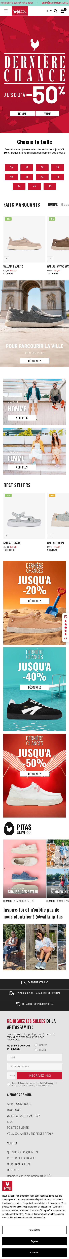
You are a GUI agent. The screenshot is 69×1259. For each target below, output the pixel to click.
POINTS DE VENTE (18, 1127)
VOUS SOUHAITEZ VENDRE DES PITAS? (30, 1133)
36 (11, 167)
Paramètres (34, 1230)
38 (42, 167)
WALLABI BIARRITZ (13, 267)
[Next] (65, 868)
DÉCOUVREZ (34, 361)
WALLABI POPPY (55, 543)
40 (11, 176)
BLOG (10, 1121)
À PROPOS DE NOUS (19, 1104)
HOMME (22, 114)
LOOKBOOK (14, 1110)
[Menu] (6, 11)
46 (50, 186)
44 (19, 186)
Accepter (34, 1252)
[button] (65, 627)
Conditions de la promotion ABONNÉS (29, 1176)
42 (42, 176)
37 (26, 167)
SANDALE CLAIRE (12, 543)
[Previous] (6, 868)
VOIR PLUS (22, 418)
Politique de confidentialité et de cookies (26, 1217)
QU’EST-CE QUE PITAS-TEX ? (23, 1115)
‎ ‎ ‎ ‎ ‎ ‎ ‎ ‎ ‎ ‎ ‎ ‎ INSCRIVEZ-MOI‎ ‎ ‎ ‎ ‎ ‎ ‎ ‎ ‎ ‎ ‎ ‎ (39, 1076)
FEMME (47, 114)
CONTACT (13, 1170)
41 (26, 176)
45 (34, 186)
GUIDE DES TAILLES (18, 1164)
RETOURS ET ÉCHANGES (21, 1158)
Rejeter (34, 1241)
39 (57, 167)
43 (57, 176)
